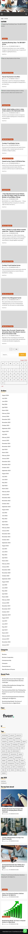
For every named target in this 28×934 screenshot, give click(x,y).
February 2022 (6, 527)
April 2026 (4, 407)
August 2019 (5, 618)
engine (8, 744)
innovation (13, 754)
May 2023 (4, 482)
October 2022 (5, 503)
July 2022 (4, 512)
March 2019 (5, 633)
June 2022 (4, 515)
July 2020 (4, 584)
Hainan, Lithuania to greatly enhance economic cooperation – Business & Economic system (14, 230)
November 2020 (6, 572)
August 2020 (5, 581)
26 (10, 379)
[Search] (26, 14)
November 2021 (6, 536)
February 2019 (6, 636)
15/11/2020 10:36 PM (14, 163)
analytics (18, 735)
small (3, 766)
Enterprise (5, 38)
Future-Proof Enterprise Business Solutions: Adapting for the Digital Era (13, 697)
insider (20, 754)
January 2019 (5, 639)
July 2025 (4, 434)
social (8, 766)
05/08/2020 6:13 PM (14, 267)
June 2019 (4, 624)
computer (17, 738)
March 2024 (5, 452)
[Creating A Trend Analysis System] (14, 132)
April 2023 (4, 485)
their (3, 770)
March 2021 (5, 560)
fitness (17, 747)
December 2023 (6, 461)
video (23, 770)
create (24, 741)
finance (4, 747)
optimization (10, 763)
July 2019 (4, 621)
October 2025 (5, 425)
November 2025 (6, 422)
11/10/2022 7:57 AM (13, 78)
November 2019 (6, 609)
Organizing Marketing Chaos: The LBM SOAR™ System (14, 43)
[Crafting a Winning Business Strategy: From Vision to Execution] (14, 827)
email (3, 744)
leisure (11, 757)
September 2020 (6, 578)
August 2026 (5, 395)
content (11, 741)
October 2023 (5, 467)
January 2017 (5, 645)
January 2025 (5, 440)
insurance (4, 757)
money (22, 760)
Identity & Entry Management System (11, 298)
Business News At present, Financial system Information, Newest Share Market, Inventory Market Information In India (13, 331)
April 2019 (4, 630)
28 (18, 379)
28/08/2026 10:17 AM (14, 924)
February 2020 (6, 599)
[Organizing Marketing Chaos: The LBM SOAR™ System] (14, 32)
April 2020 (4, 593)
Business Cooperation (7, 225)
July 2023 (4, 476)
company (10, 738)
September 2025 (6, 428)
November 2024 (6, 446)
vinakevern (4, 783)
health (3, 751)
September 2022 (6, 506)
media (16, 760)
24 (3, 379)
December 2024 (6, 443)
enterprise (15, 744)
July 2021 (4, 548)
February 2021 (6, 563)
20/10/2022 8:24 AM (14, 46)
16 (25, 373)
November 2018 (6, 642)
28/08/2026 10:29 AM (14, 897)
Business (4, 654)
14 (18, 373)
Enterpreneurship (6, 660)
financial (10, 747)
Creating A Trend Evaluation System (11, 265)
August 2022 (5, 509)
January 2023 (5, 494)
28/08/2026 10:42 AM (14, 813)
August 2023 (5, 473)
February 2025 (6, 437)
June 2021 (4, 551)
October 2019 (5, 612)
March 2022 (5, 524)
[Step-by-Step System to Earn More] (14, 66)
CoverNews (15, 931)
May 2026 (4, 404)
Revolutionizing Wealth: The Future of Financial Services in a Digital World (12, 702)
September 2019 (6, 615)
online (3, 763)
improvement (15, 751)
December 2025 (6, 419)
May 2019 (4, 627)
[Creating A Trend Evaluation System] (14, 254)
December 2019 (6, 606)
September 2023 (6, 470)
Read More (4, 54)
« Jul (2, 386)
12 (10, 373)
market (4, 760)
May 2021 (4, 554)
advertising (5, 735)
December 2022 (6, 497)
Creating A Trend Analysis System (10, 143)
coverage (17, 741)
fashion (22, 744)
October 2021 (5, 539)
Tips (8, 770)
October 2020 (5, 575)
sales (17, 763)
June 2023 (4, 479)
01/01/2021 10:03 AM (14, 145)
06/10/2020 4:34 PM (14, 199)
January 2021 (5, 566)
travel (12, 770)
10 (3, 373)
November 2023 (6, 464)
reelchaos (3, 781)
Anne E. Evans (6, 46)
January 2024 (5, 458)
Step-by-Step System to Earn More (11, 77)
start (13, 766)
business (4, 738)
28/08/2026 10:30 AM (14, 869)
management (18, 757)
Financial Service (6, 105)
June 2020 (4, 587)
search (22, 763)
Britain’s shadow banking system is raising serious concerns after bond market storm (13, 110)
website (4, 773)
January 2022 (5, 530)
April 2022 (4, 521)
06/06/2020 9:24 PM (14, 299)
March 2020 (5, 596)
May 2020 (4, 590)
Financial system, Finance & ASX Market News (13, 161)
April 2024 (4, 449)
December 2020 (6, 569)
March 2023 (5, 488)
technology (20, 766)
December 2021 (6, 533)
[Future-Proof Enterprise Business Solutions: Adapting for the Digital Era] (14, 882)
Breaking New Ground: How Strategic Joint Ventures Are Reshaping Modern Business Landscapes (13, 680)
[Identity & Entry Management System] (14, 287)
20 (14, 376)
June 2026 (4, 401)
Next (16, 349)
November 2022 (6, 500)
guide (22, 747)
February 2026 (6, 413)
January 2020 (5, 602)
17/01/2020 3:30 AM (14, 335)
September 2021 (6, 542)
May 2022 (4, 518)
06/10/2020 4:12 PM (14, 233)
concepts (4, 741)
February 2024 (6, 455)
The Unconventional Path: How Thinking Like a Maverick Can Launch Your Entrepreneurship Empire (14, 691)
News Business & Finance (8, 72)
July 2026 (4, 398)
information (5, 754)
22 (21, 376)
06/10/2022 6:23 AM (14, 112)
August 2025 (5, 431)
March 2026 (5, 410)
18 (6, 376)
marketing (10, 760)
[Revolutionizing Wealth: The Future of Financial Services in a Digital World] (14, 910)
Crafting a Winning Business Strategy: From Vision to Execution (13, 686)
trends (18, 770)
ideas (9, 751)
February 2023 (6, 491)
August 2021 (5, 545)
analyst (12, 735)
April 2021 (4, 557)
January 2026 (5, 416)
